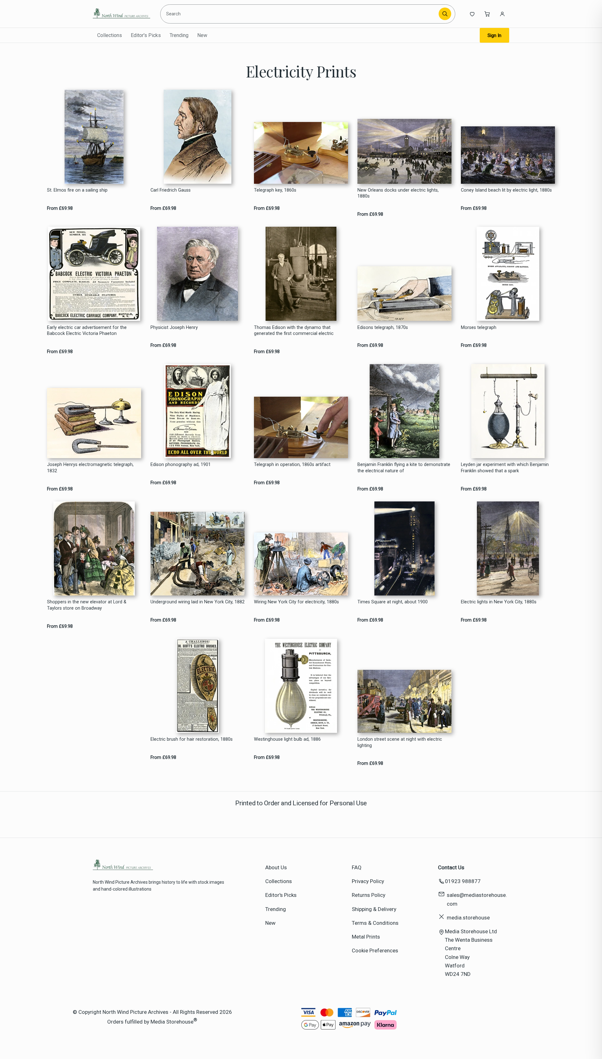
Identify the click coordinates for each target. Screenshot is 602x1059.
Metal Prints (366, 937)
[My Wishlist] (472, 14)
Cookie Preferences (375, 950)
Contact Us (451, 867)
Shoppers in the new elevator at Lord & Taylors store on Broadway (86, 605)
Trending (179, 35)
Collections (109, 35)
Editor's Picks (146, 35)
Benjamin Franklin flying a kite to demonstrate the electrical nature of (403, 467)
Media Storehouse (171, 1022)
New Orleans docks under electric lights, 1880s (398, 193)
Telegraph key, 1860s (275, 190)
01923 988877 (463, 881)
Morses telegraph (478, 327)
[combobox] (300, 13)
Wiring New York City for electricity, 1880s (296, 602)
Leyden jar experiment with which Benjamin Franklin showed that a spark (505, 467)
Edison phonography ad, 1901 (180, 464)
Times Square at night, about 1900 (392, 602)
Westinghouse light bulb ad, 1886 (287, 739)
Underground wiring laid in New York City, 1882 (197, 602)
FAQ (357, 867)
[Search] (445, 14)
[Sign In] (502, 14)
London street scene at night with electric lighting (399, 742)
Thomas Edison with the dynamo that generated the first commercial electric (294, 330)
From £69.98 (60, 208)
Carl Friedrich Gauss (170, 190)
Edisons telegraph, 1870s (382, 327)
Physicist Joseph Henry (174, 327)
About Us (276, 867)
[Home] (121, 14)
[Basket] (487, 14)
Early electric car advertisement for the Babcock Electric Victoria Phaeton (87, 330)
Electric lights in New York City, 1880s (498, 602)
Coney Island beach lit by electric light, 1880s (506, 190)
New (202, 35)
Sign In (494, 35)
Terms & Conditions (375, 923)
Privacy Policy (368, 881)
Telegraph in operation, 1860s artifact (292, 464)
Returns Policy (368, 895)
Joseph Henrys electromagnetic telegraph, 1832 (90, 467)
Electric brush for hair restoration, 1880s (191, 739)
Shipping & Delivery (374, 909)
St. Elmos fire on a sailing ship (77, 190)
